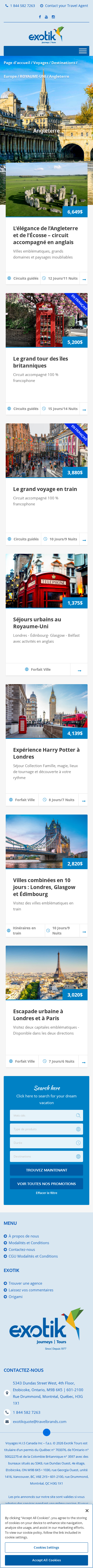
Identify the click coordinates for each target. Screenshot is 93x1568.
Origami (16, 1296)
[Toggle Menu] (83, 50)
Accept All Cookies (46, 1560)
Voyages (40, 62)
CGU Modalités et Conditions (33, 1256)
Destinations (63, 62)
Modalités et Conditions (29, 1242)
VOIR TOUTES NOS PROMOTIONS (46, 1183)
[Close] (87, 1510)
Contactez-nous (22, 1249)
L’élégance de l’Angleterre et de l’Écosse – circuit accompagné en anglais (45, 235)
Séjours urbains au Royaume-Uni (37, 623)
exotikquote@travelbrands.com (39, 1421)
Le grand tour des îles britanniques (40, 362)
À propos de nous (24, 1235)
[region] (46, 1536)
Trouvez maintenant (46, 1170)
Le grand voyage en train (45, 488)
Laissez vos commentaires (31, 1289)
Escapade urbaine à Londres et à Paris (38, 1015)
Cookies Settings (46, 1547)
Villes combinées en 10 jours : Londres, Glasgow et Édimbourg (44, 887)
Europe (10, 76)
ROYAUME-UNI (33, 76)
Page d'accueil (17, 62)
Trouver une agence (25, 1283)
